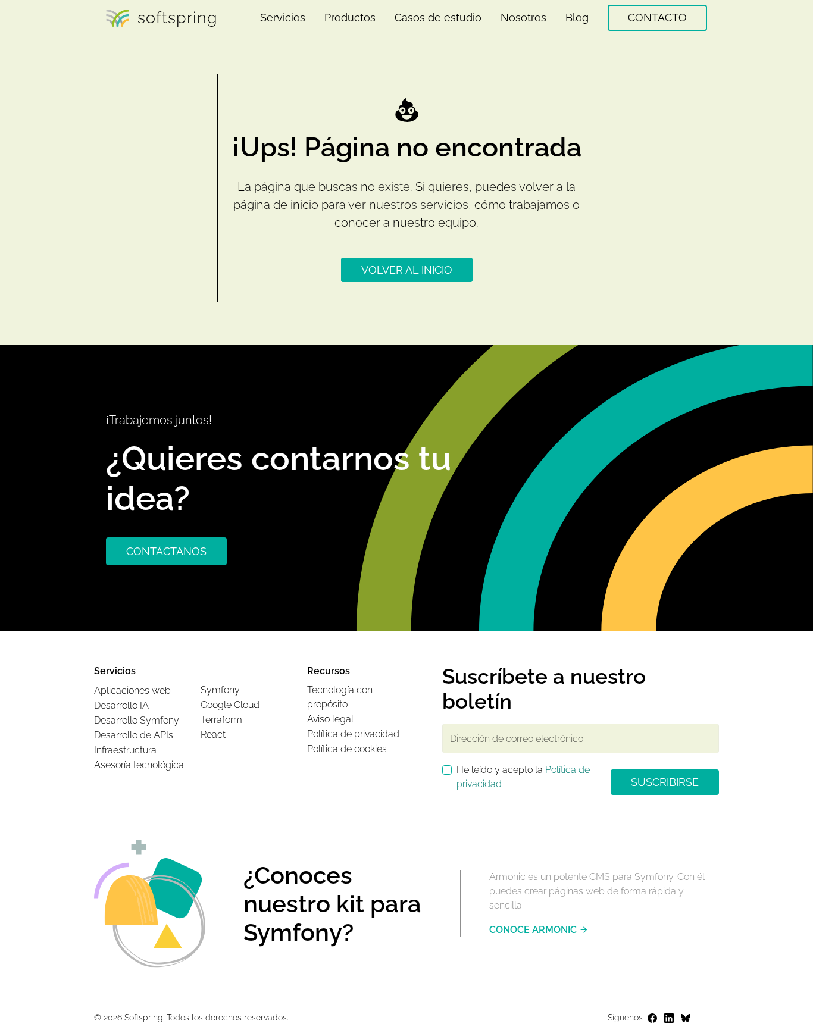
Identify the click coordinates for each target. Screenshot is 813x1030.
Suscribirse (665, 782)
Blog (577, 17)
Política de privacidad (353, 734)
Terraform (221, 719)
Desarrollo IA (121, 705)
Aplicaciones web (132, 690)
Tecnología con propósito (340, 697)
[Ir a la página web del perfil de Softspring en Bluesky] (685, 1018)
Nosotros (523, 17)
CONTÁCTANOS (166, 551)
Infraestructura (125, 750)
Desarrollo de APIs (133, 735)
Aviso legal (330, 719)
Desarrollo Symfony (136, 720)
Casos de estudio (438, 17)
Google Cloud (230, 704)
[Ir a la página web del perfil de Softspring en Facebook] (652, 1018)
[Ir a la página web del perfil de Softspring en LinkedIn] (669, 1018)
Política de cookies (347, 749)
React (213, 734)
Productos (350, 17)
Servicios (282, 17)
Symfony (220, 690)
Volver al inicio (406, 270)
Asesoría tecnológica (139, 765)
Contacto (657, 17)
